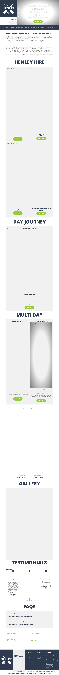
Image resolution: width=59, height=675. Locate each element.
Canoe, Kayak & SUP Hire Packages (17, 27)
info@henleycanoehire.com (4, 22)
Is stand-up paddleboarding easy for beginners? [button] (15, 619)
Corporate (27, 27)
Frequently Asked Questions (41, 653)
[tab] (29, 613)
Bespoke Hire (29, 657)
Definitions (47, 671)
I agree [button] (50, 673)
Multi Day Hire (30, 656)
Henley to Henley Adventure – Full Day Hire (41, 208)
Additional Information (34, 27)
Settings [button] (46, 673)
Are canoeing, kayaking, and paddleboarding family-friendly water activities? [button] (21, 621)
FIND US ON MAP (19, 671)
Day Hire (29, 653)
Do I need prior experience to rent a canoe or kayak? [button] (16, 613)
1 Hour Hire (17, 134)
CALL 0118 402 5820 (13, 19)
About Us (7, 27)
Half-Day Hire (18, 209)
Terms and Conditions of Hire (40, 671)
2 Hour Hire (41, 134)
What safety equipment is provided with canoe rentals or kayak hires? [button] (20, 616)
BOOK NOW (38, 21)
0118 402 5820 (16, 655)
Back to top (57, 660)
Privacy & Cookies (52, 671)
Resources (38, 658)
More (29, 557)
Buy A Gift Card (50, 27)
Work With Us (43, 27)
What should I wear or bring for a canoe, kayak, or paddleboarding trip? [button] (20, 624)
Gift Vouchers (39, 657)
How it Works (39, 656)
